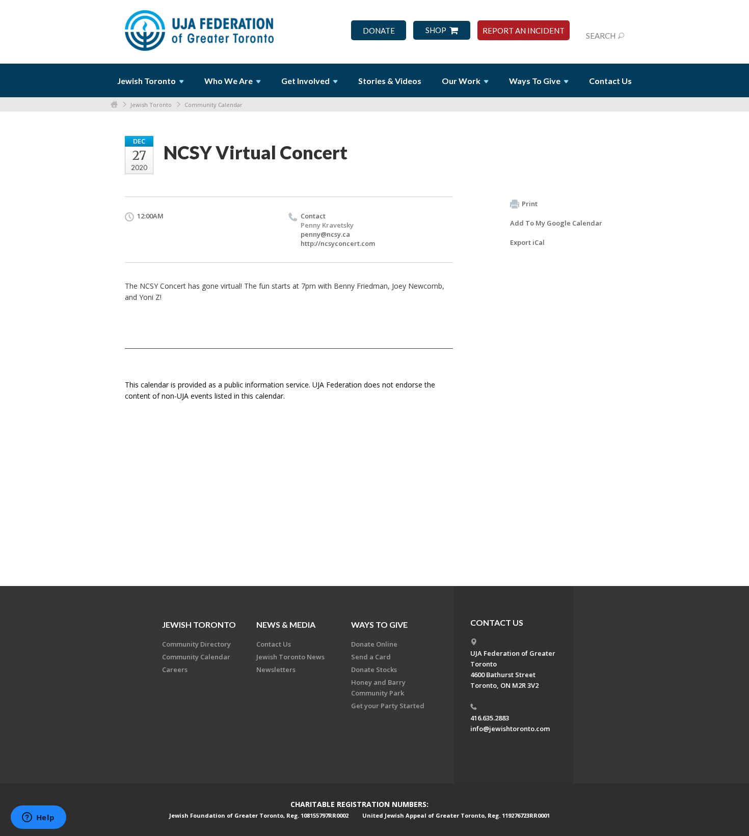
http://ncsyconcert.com (338, 243)
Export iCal (527, 242)
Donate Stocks (374, 669)
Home (114, 104)
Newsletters (276, 669)
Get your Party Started (387, 705)
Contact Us (610, 81)
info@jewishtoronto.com (510, 728)
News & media (285, 624)
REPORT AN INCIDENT (524, 30)
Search (601, 35)
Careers (175, 669)
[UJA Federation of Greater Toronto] (200, 27)
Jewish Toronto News (290, 656)
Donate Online (374, 644)
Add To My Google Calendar (556, 223)
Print (530, 203)
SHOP (435, 30)
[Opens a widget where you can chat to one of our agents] (38, 818)
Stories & (389, 81)
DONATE (379, 30)
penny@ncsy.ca (325, 234)
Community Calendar (213, 104)
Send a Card (371, 656)
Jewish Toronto (151, 104)
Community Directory (196, 644)
